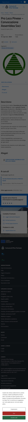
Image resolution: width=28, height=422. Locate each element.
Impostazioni (14, 409)
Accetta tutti (14, 418)
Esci (14, 413)
